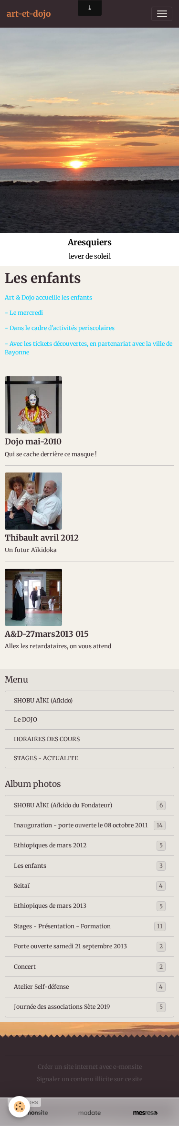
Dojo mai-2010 (33, 441)
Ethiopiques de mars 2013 (88, 905)
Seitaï (88, 885)
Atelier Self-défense (88, 986)
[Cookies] (19, 1106)
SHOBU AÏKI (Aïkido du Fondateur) (88, 805)
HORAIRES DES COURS (47, 739)
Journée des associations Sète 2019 (88, 1006)
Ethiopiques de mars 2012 (88, 845)
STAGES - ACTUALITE (46, 758)
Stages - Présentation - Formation (88, 926)
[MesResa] (145, 1112)
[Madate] (89, 1112)
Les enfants (88, 865)
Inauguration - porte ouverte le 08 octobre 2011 (88, 825)
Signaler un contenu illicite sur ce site (89, 1079)
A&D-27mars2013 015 (47, 634)
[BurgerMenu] (161, 14)
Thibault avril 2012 (42, 538)
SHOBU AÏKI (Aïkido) (43, 700)
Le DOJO (25, 719)
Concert (88, 966)
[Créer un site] (34, 1112)
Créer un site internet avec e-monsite (90, 1066)
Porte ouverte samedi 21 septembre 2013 (88, 946)
